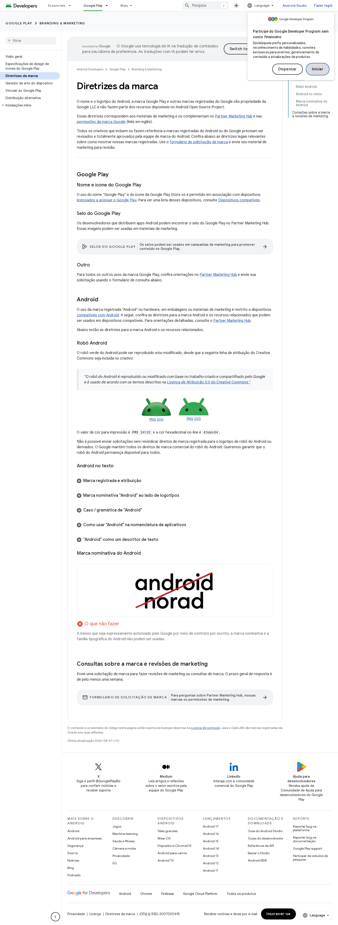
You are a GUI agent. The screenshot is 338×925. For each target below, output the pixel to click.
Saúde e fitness (123, 841)
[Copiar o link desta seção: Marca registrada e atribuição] (146, 481)
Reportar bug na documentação (304, 839)
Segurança (75, 846)
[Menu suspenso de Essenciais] (72, 5)
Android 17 (211, 826)
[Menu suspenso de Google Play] (109, 5)
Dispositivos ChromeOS (175, 846)
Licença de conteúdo (205, 728)
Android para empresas (84, 838)
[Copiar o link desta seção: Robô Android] (111, 343)
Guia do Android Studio (265, 831)
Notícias (73, 860)
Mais (124, 5)
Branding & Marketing (62, 23)
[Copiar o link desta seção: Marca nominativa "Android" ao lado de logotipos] (184, 496)
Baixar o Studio (258, 853)
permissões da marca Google (101, 122)
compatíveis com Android (98, 315)
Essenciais (57, 5)
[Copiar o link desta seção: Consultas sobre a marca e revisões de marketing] (212, 664)
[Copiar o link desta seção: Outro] (94, 265)
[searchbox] (31, 40)
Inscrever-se (278, 914)
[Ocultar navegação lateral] (55, 916)
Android (73, 831)
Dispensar (287, 69)
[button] (30, 105)
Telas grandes (168, 831)
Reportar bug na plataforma (304, 828)
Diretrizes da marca (120, 914)
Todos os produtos (241, 894)
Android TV (166, 860)
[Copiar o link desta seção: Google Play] (113, 175)
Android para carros (172, 853)
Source (72, 853)
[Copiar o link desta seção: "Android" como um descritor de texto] (163, 540)
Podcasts (73, 875)
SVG (160, 419)
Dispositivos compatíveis (239, 200)
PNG (152, 419)
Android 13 (210, 856)
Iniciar (318, 69)
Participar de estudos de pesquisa (310, 858)
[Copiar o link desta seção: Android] (102, 300)
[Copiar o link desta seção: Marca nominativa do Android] (145, 553)
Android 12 (211, 863)
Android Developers (90, 69)
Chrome (146, 894)
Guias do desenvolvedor (265, 838)
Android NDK (257, 860)
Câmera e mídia (124, 848)
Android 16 (211, 834)
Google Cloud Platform (200, 894)
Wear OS (164, 838)
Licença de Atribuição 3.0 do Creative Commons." (208, 382)
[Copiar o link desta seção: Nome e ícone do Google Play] (146, 185)
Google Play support (307, 848)
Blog (70, 868)
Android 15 (211, 841)
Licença (95, 914)
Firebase (167, 894)
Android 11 (210, 870)
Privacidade (121, 856)
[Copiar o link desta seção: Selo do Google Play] (125, 214)
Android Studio (295, 5)
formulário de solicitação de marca (199, 142)
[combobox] (206, 5)
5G (114, 863)
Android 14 (211, 848)
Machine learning (125, 834)
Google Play (93, 5)
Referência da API (261, 846)
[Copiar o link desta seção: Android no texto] (118, 466)
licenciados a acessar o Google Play (106, 200)
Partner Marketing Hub (233, 116)
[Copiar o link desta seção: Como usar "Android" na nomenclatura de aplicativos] (190, 525)
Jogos (116, 826)
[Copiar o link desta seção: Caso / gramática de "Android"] (146, 510)
